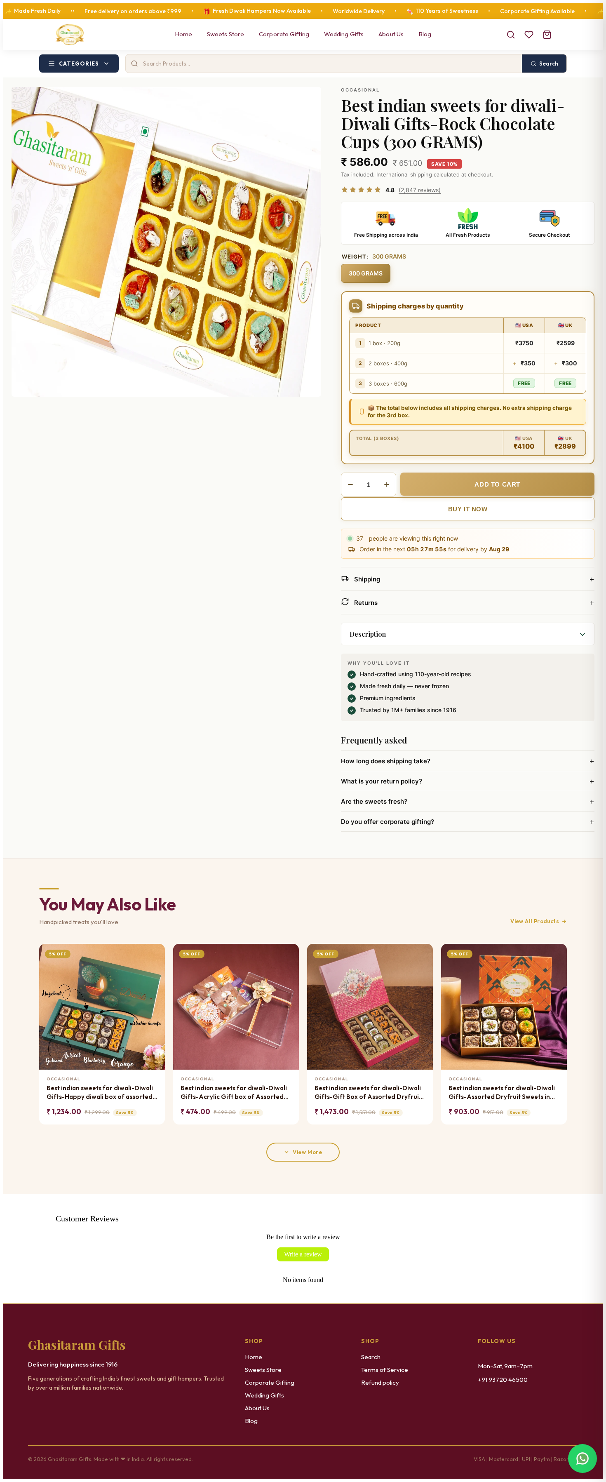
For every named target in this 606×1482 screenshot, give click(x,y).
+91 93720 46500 (503, 1379)
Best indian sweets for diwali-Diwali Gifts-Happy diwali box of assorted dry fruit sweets (100, 1092)
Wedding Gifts (344, 34)
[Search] (510, 34)
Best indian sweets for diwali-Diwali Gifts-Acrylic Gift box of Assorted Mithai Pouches (234, 1092)
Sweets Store (225, 34)
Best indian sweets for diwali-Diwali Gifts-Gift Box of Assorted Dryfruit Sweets (368, 1092)
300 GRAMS (366, 273)
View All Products (534, 921)
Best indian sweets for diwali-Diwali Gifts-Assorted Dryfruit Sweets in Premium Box (502, 1092)
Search (371, 1357)
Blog (424, 34)
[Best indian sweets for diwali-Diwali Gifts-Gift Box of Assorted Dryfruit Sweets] (370, 1007)
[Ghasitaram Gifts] (69, 34)
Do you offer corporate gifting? (467, 821)
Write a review (303, 1254)
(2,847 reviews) (420, 189)
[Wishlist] (529, 34)
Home (183, 34)
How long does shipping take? (467, 761)
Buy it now (468, 509)
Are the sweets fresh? (467, 801)
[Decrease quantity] (350, 484)
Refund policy (380, 1382)
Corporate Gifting (284, 34)
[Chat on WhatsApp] (582, 1458)
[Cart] (547, 34)
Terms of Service (384, 1370)
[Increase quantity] (387, 484)
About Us (391, 34)
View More (307, 1152)
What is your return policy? (467, 781)
